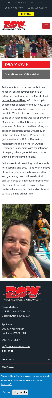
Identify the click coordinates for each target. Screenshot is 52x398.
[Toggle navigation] (46, 26)
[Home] (14, 26)
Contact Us (18, 3)
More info (6, 384)
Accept (6, 392)
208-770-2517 (16, 8)
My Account (39, 8)
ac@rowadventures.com (16, 346)
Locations (8, 359)
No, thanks (20, 392)
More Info (8, 367)
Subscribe (37, 2)
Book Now (26, 14)
